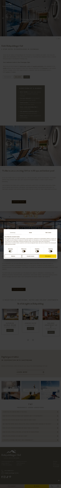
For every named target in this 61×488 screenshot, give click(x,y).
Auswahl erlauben (30, 256)
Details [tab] (30, 232)
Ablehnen (13, 256)
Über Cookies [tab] (48, 232)
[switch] (23, 251)
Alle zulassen (48, 256)
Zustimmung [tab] (12, 232)
